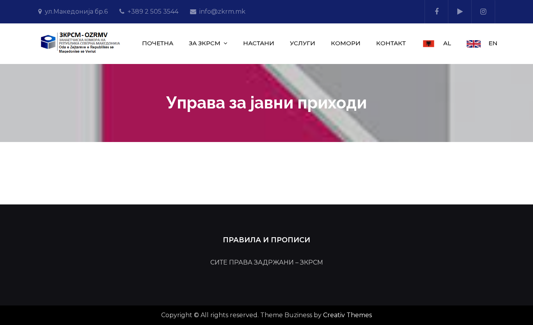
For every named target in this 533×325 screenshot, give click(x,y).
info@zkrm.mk (222, 11)
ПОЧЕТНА (157, 43)
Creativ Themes (347, 315)
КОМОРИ (346, 43)
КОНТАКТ (391, 43)
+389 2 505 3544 (153, 11)
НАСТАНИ (258, 43)
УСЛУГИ (302, 43)
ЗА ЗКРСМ (204, 43)
